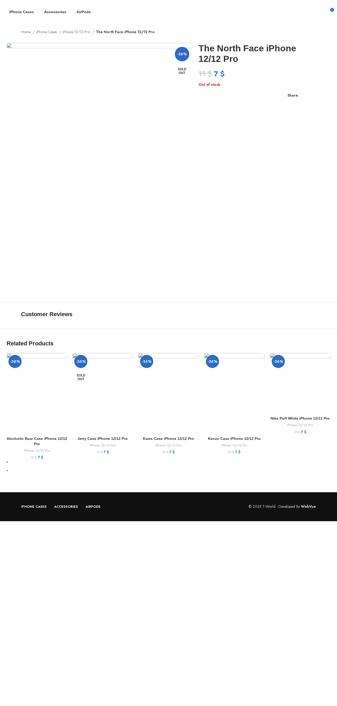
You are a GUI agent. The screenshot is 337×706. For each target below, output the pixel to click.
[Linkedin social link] (321, 95)
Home (26, 31)
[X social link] (309, 95)
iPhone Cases (47, 31)
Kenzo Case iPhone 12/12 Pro (234, 438)
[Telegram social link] (327, 95)
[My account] (311, 12)
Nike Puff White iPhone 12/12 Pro (300, 418)
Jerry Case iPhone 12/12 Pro (102, 438)
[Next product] (313, 32)
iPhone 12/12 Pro (77, 31)
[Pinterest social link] (315, 95)
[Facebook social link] (303, 95)
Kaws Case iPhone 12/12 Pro (168, 438)
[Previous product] (302, 32)
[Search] (320, 12)
